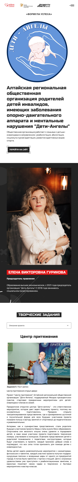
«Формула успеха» (39, 14)
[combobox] (39, 325)
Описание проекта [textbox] (16, 325)
